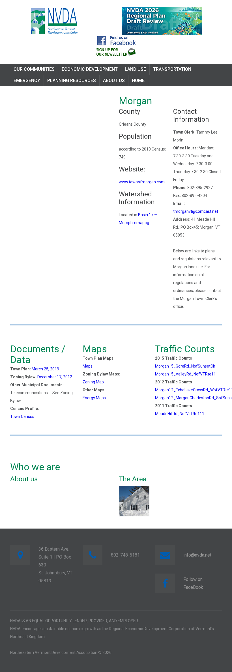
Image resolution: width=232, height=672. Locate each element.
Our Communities (34, 69)
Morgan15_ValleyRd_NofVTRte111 (186, 374)
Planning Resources (71, 80)
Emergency (27, 80)
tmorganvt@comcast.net (195, 211)
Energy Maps (94, 398)
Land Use (135, 69)
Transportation (172, 69)
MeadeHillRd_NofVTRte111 (179, 413)
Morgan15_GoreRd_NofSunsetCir (185, 366)
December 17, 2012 (54, 377)
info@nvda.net (197, 555)
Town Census (22, 416)
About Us (114, 80)
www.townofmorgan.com (142, 182)
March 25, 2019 (45, 369)
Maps (88, 366)
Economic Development (90, 69)
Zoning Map (93, 382)
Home (138, 80)
